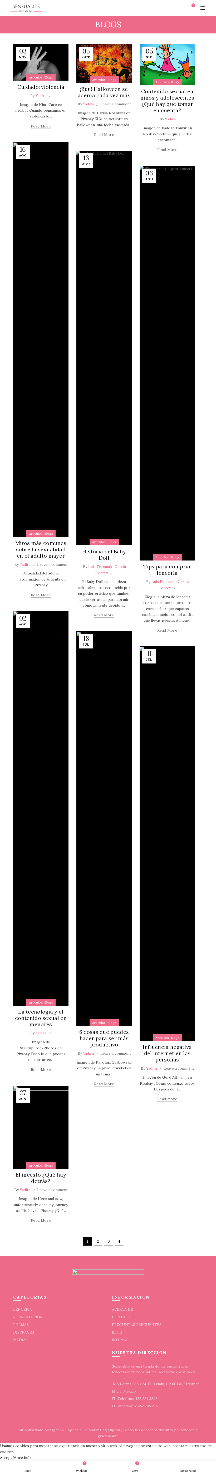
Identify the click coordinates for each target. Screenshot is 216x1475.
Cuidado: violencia (40, 86)
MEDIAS (20, 1340)
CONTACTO (123, 1317)
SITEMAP (120, 1340)
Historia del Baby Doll (104, 554)
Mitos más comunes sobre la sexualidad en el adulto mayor (40, 549)
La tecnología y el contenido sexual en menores (41, 1017)
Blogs (48, 77)
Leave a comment (115, 104)
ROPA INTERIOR (27, 1317)
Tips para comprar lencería (167, 569)
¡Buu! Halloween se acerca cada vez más (104, 92)
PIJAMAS (21, 1324)
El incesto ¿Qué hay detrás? (41, 1177)
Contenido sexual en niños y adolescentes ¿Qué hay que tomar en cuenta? (167, 101)
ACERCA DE (122, 1309)
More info (22, 1457)
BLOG (117, 1332)
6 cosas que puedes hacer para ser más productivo (104, 1038)
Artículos (35, 77)
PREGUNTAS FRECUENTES (136, 1324)
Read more (41, 126)
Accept (6, 1457)
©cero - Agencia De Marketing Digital (86, 1430)
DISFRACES (23, 1332)
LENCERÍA (22, 1309)
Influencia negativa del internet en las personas (167, 1053)
